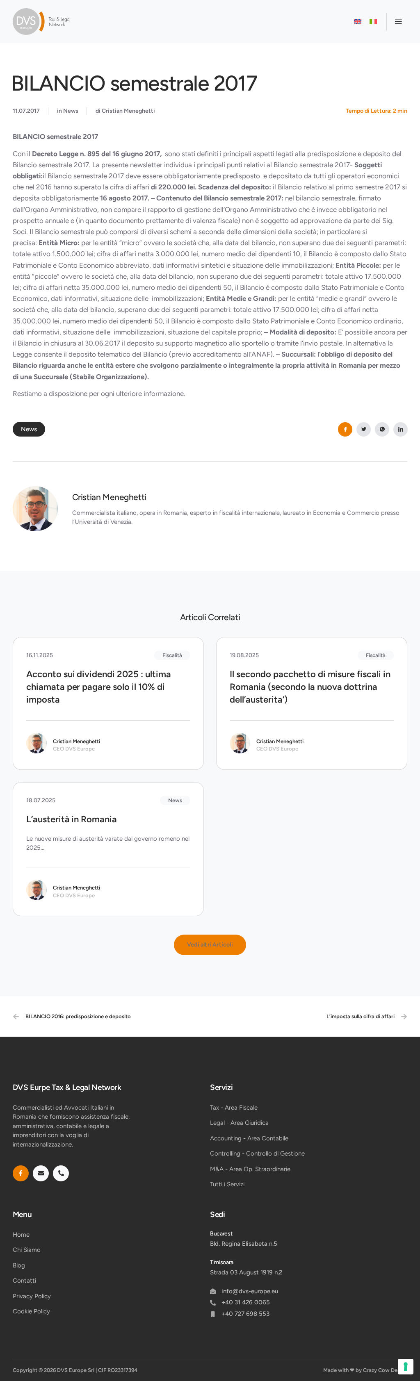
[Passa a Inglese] (357, 21)
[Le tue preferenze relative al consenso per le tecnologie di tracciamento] (405, 1366)
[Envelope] (41, 1173)
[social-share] (345, 429)
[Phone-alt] (61, 1173)
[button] (210, 945)
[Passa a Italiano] (373, 21)
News (70, 110)
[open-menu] (397, 21)
